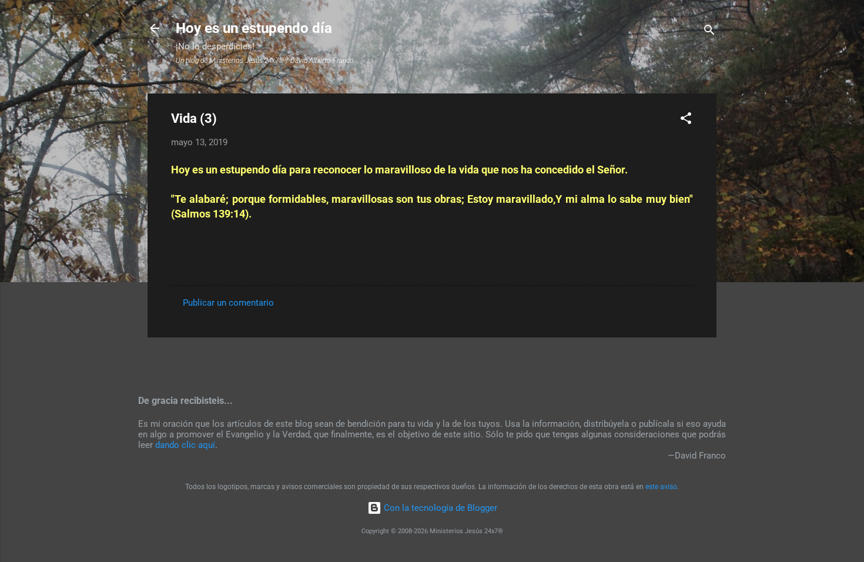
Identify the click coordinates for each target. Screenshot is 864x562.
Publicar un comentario (228, 302)
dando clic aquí (185, 445)
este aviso (661, 487)
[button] (686, 120)
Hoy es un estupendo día (254, 28)
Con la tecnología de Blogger (439, 508)
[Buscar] (709, 32)
